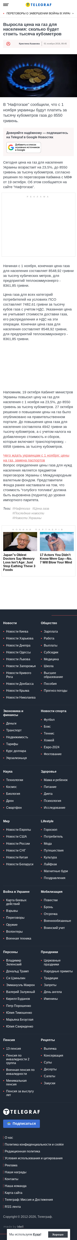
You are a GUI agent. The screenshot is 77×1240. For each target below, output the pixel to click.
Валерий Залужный (20, 992)
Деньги (11, 723)
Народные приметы (58, 971)
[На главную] (38, 4)
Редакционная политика (22, 1151)
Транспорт (14, 730)
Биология (13, 793)
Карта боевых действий (16, 902)
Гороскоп (50, 829)
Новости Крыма (17, 690)
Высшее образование (53, 674)
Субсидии (51, 652)
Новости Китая (17, 857)
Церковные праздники (52, 962)
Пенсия (9, 1040)
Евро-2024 (51, 747)
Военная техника (18, 938)
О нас (9, 1137)
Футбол (49, 719)
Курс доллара (16, 751)
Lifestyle (47, 821)
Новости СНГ (16, 850)
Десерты (50, 1069)
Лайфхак (50, 864)
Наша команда (15, 1186)
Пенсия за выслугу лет (20, 1093)
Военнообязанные (57, 920)
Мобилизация (51, 891)
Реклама (11, 1165)
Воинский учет (54, 928)
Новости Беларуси (19, 864)
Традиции (51, 978)
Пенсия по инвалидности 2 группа (17, 1059)
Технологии (14, 780)
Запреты (50, 985)
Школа (49, 666)
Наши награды (15, 1172)
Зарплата (51, 631)
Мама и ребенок (56, 780)
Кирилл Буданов (18, 998)
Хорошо (58, 1234)
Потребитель (53, 836)
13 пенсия (13, 1048)
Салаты (49, 1076)
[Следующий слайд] (73, 13)
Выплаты (50, 645)
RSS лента (13, 1206)
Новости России (18, 843)
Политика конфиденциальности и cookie (34, 1144)
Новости (10, 623)
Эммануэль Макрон (20, 985)
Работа (49, 638)
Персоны (10, 952)
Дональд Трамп (17, 971)
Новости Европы (18, 829)
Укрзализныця (16, 758)
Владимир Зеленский (14, 962)
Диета (48, 793)
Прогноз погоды (55, 690)
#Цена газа (40, 508)
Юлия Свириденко (19, 1026)
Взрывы (12, 910)
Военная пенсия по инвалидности (20, 1071)
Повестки (51, 900)
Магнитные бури (56, 871)
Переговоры (15, 917)
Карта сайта (13, 1192)
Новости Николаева (21, 697)
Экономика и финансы (13, 712)
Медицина (51, 659)
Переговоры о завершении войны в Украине (41, 13)
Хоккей (49, 740)
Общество (49, 623)
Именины (51, 998)
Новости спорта (53, 711)
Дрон (10, 800)
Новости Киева (17, 631)
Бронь (48, 907)
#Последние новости (28, 513)
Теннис (49, 733)
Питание (50, 787)
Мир (6, 821)
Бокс (47, 726)
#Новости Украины (26, 518)
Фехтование (53, 754)
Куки (36, 1234)
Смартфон (14, 807)
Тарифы (12, 744)
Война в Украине (16, 891)
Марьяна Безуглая (19, 1019)
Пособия (50, 683)
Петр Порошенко (18, 1005)
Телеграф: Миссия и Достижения (29, 1199)
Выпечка (50, 1048)
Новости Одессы (18, 652)
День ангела (53, 992)
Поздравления (54, 878)
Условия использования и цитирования (34, 1158)
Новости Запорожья (21, 666)
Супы (48, 1062)
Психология (52, 800)
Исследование (54, 807)
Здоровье (48, 771)
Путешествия (54, 850)
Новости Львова (18, 659)
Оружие (12, 924)
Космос (11, 787)
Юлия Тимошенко (19, 1012)
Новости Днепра (18, 645)
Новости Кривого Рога (18, 674)
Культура (50, 857)
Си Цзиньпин (15, 978)
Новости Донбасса (20, 683)
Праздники (49, 952)
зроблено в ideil (13, 1226)
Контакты (11, 1179)
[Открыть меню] (6, 4)
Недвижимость (17, 737)
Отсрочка (50, 914)
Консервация (53, 1055)
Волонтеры (14, 931)
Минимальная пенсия (16, 1082)
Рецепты (48, 1040)
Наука (7, 771)
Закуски (49, 1083)
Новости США (16, 836)
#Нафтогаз (21, 508)
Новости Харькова (19, 638)
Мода (48, 843)
